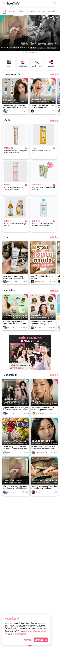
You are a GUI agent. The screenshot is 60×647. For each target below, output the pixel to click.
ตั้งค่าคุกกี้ (27, 640)
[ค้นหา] (54, 3)
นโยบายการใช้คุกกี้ (18, 634)
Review (41, 11)
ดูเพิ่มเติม (54, 74)
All (4, 11)
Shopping (31, 11)
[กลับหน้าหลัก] (12, 3)
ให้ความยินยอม (41, 640)
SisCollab (51, 11)
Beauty (12, 11)
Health (21, 11)
